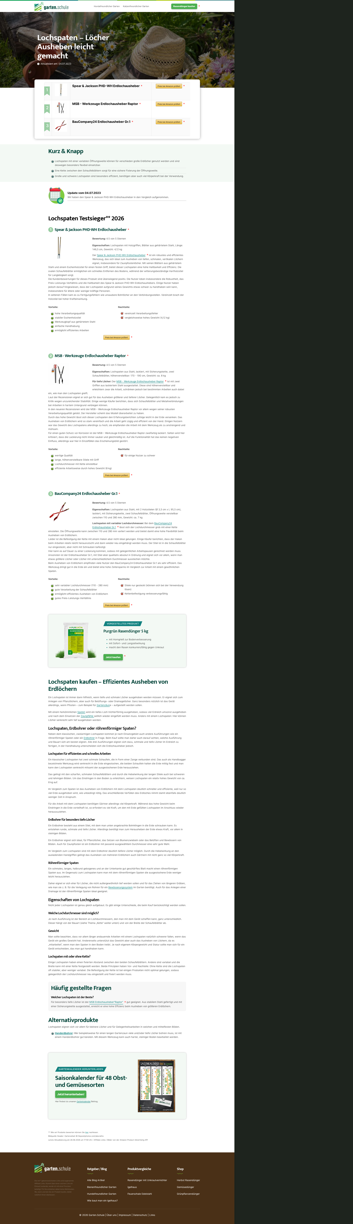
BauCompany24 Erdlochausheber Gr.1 (101, 122)
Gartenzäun (103, 705)
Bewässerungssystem (120, 887)
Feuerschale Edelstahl (140, 1193)
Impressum (125, 1215)
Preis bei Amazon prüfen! (169, 86)
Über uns (111, 1215)
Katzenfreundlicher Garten (136, 6)
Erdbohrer (89, 738)
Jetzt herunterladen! (70, 1094)
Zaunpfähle (87, 716)
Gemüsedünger (185, 1187)
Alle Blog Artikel (96, 1180)
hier (87, 1132)
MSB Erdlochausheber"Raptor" (106, 1002)
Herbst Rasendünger (188, 1180)
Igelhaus (132, 1187)
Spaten (81, 712)
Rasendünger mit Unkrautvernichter (147, 1180)
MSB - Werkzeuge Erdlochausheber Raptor (105, 104)
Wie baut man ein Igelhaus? (102, 1200)
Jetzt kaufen (113, 657)
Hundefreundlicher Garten (107, 6)
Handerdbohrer (64, 1033)
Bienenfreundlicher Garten (101, 1187)
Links (152, 1215)
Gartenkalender (84, 1101)
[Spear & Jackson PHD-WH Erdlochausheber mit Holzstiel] (61, 89)
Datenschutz (140, 1215)
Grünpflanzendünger (188, 1193)
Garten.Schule (97, 1215)
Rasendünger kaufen (184, 6)
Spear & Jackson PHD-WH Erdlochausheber (106, 86)
